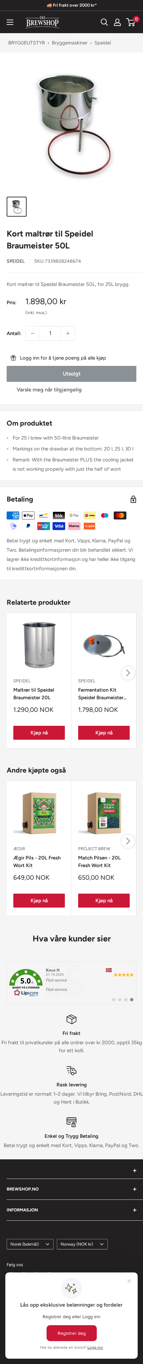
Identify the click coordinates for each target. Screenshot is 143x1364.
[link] (71, 983)
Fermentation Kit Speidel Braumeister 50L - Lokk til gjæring (102, 694)
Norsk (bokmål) (24, 1244)
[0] (131, 22)
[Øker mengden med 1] (68, 333)
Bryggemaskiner (69, 42)
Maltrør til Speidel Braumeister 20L (33, 694)
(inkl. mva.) (36, 312)
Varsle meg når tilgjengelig (49, 389)
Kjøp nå (39, 733)
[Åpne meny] (10, 22)
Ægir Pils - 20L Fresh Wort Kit (37, 861)
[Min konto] (117, 22)
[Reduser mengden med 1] (33, 333)
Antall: (14, 333)
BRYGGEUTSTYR (26, 42)
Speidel (102, 42)
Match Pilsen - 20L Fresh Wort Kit (99, 861)
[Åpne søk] (104, 22)
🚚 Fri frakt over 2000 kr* (72, 5)
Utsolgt (71, 374)
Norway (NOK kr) (77, 1244)
